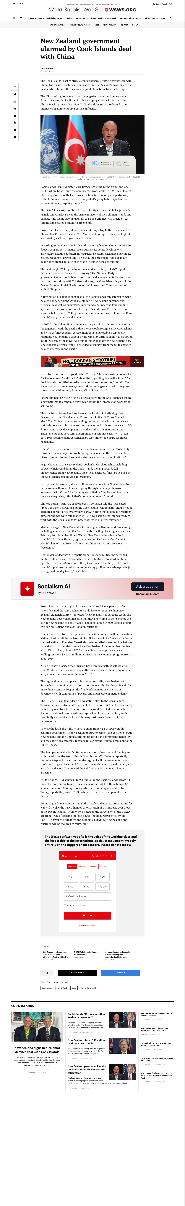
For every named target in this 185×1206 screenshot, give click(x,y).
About (164, 4)
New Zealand (62, 988)
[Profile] (170, 4)
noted (87, 811)
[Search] (170, 19)
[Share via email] (14, 115)
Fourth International (55, 25)
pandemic (65, 701)
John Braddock (47, 68)
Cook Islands (47, 988)
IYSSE (97, 25)
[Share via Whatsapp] (14, 101)
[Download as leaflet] (14, 122)
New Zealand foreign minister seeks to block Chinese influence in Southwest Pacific (55, 954)
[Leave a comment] (14, 130)
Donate (135, 25)
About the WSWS (109, 25)
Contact (156, 4)
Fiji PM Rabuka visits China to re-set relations (86, 953)
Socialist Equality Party (80, 25)
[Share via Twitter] (14, 94)
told (95, 417)
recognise (106, 328)
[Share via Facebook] (14, 86)
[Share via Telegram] (14, 108)
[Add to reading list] (14, 137)
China (74, 988)
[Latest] (21, 19)
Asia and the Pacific (89, 988)
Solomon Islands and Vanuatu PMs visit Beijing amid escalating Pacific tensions (117, 954)
